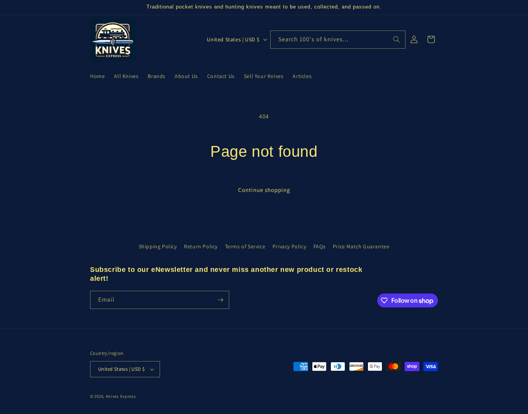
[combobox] (338, 39)
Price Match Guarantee (361, 246)
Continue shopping (264, 189)
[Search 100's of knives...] (396, 39)
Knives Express (121, 396)
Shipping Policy (158, 246)
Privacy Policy (289, 246)
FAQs (319, 246)
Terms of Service (245, 246)
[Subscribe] (220, 300)
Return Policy (201, 246)
